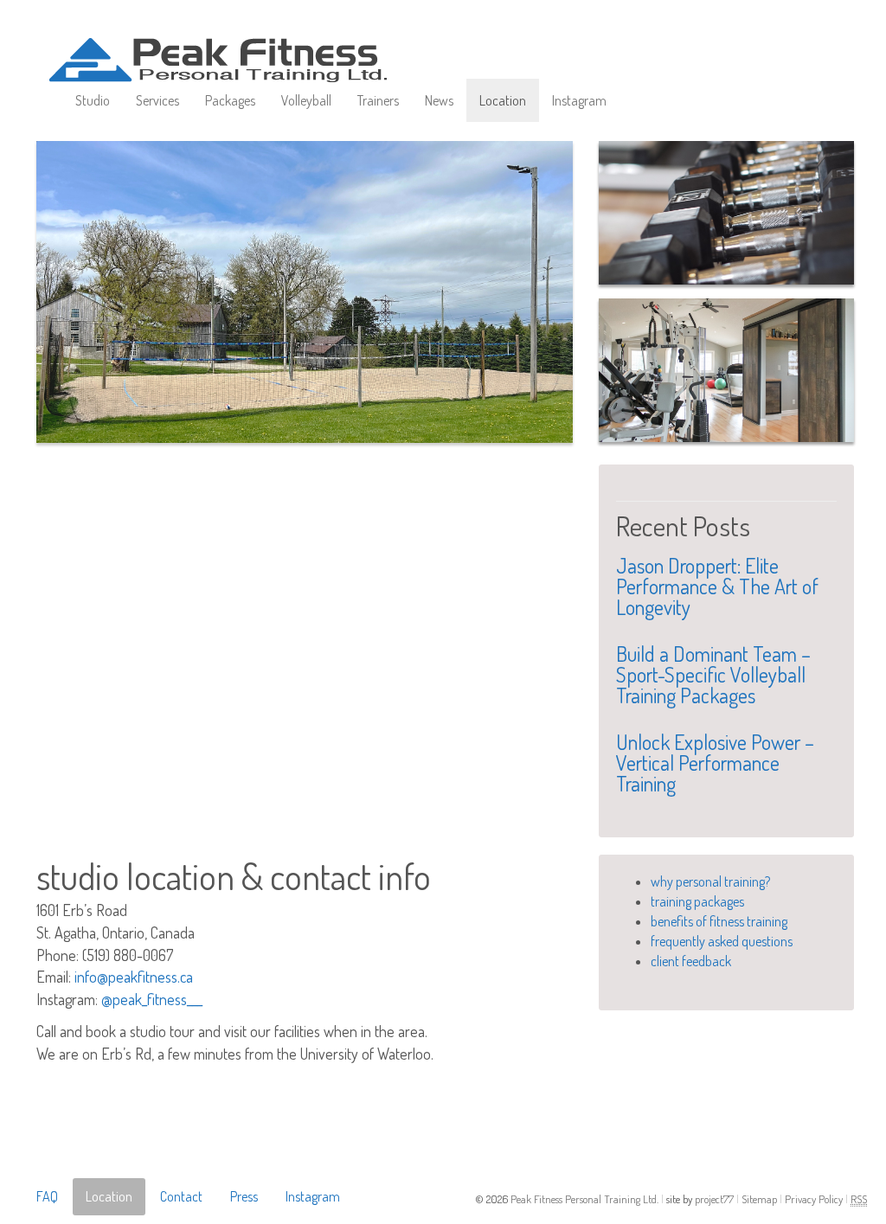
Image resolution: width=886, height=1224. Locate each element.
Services (157, 100)
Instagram (579, 100)
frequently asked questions (722, 941)
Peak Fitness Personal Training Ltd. (585, 1199)
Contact (181, 1196)
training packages (697, 901)
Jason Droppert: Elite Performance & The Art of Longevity (717, 586)
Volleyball (306, 100)
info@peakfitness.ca (133, 976)
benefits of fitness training (719, 921)
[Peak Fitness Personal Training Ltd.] (239, 44)
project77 (715, 1199)
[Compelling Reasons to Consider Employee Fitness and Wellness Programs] (726, 213)
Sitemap (761, 1199)
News (439, 100)
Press (244, 1196)
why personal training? (710, 881)
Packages (230, 100)
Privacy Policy (815, 1199)
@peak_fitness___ (151, 999)
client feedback (691, 961)
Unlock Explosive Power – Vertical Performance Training (715, 762)
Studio (92, 100)
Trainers (378, 100)
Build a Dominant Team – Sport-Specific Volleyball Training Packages (713, 674)
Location (502, 100)
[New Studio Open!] (726, 370)
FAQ (47, 1196)
